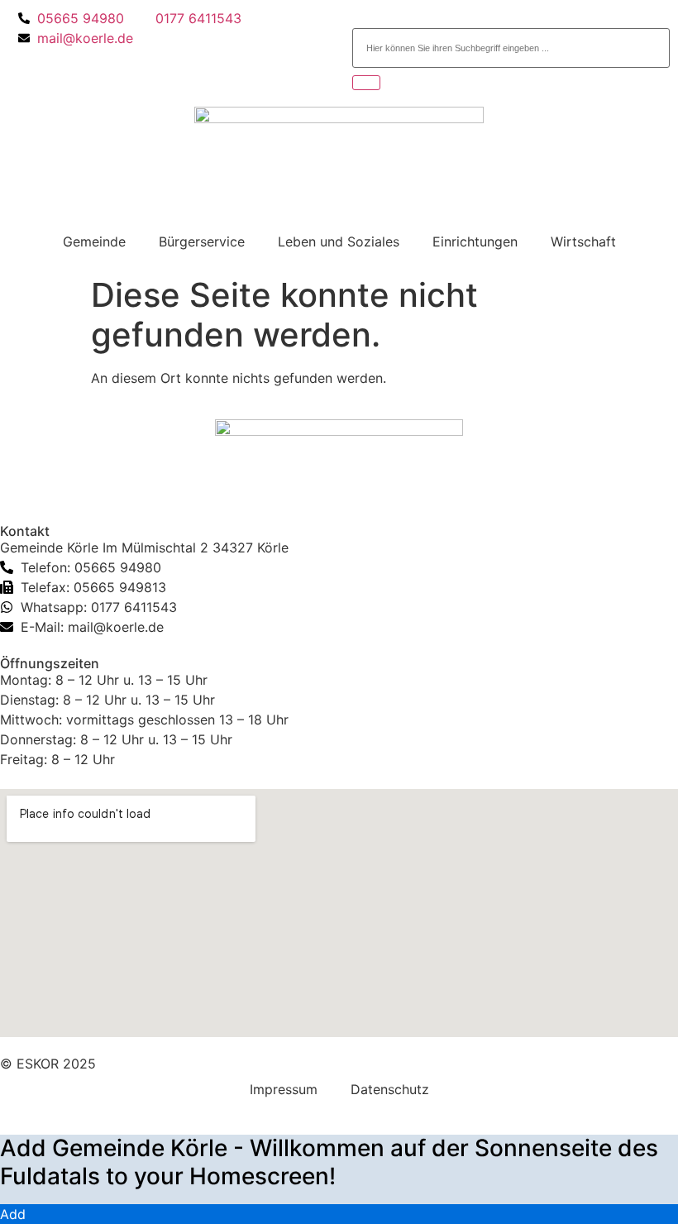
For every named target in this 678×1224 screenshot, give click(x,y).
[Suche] (366, 82)
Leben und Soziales (338, 241)
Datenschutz (390, 1089)
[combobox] (511, 48)
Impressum (284, 1089)
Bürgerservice (202, 241)
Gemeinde (94, 241)
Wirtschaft (583, 241)
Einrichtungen (475, 241)
